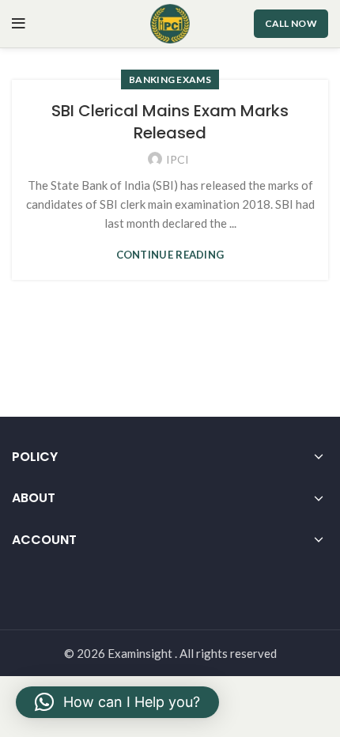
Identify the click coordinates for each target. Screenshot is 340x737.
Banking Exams (170, 79)
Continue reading (170, 255)
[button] (117, 702)
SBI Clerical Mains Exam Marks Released (170, 122)
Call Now (291, 23)
